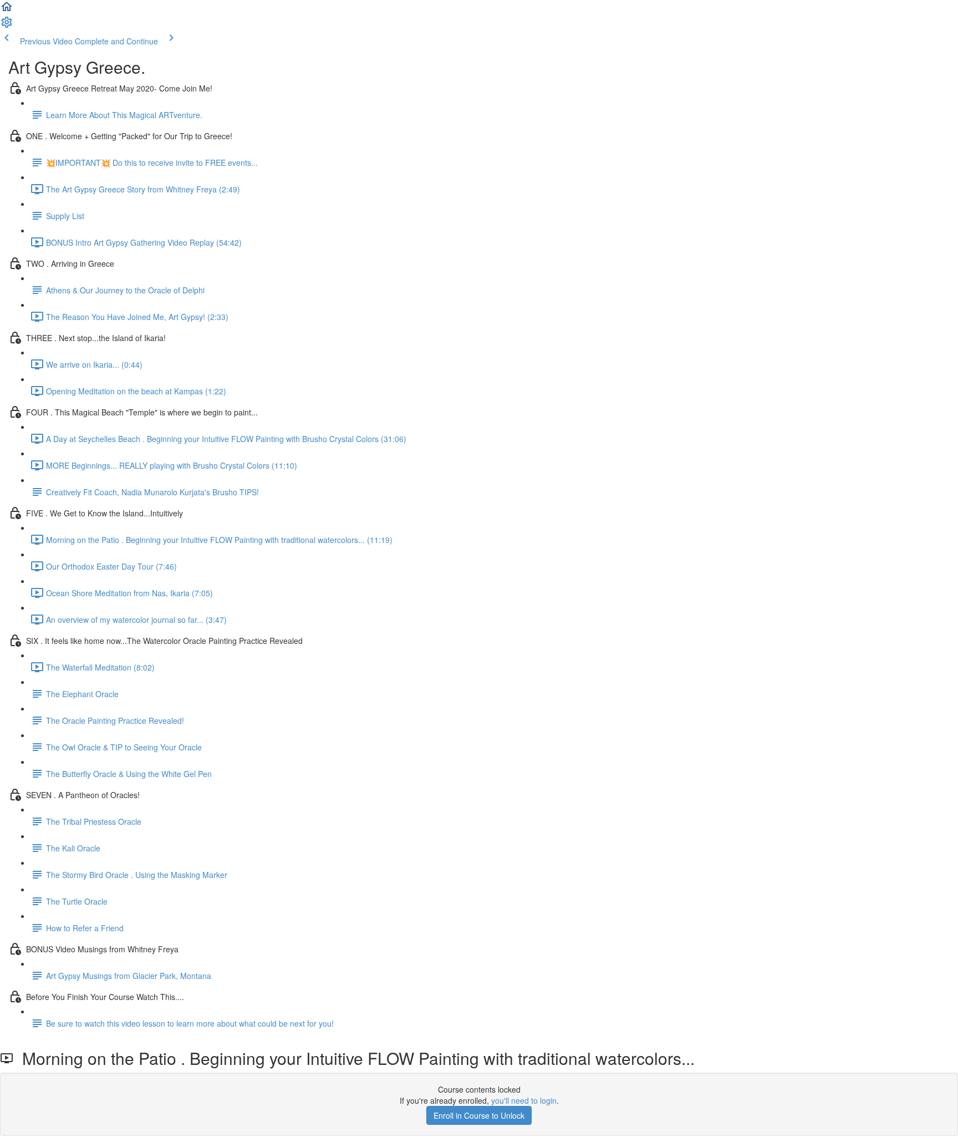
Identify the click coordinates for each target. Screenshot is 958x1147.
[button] (6, 10)
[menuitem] (6, 25)
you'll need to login (524, 1100)
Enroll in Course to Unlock (479, 1115)
